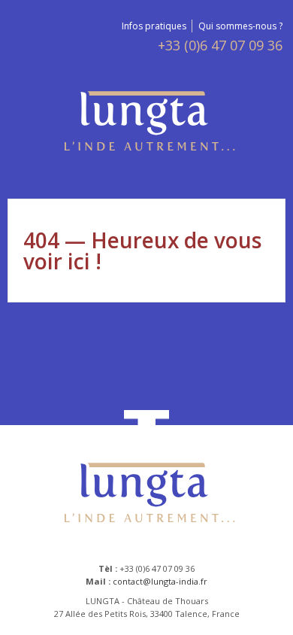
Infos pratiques (154, 26)
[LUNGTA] (146, 123)
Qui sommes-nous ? (240, 26)
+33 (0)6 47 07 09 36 (220, 45)
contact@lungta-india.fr (160, 581)
